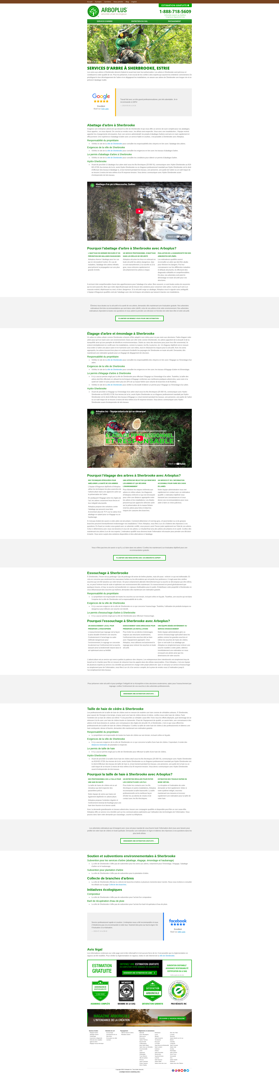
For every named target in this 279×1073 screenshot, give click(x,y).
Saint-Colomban (144, 1061)
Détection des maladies (96, 1040)
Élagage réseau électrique (97, 1043)
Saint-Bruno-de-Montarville (162, 1045)
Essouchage (109, 1032)
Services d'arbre (104, 21)
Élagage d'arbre (94, 1032)
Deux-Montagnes (144, 1034)
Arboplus (127, 1069)
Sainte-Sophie (173, 1059)
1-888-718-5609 (175, 11)
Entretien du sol (139, 21)
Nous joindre (118, 2)
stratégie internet (125, 1071)
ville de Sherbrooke (114, 144)
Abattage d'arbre (94, 1034)
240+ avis (181, 932)
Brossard (157, 1041)
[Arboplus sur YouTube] (182, 1071)
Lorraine (172, 1034)
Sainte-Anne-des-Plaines (176, 1063)
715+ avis (105, 109)
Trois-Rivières (143, 1056)
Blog (127, 2)
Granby (172, 1049)
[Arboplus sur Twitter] (187, 1071)
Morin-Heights (143, 1065)
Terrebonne (158, 1040)
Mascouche (143, 1036)
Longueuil (172, 1043)
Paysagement (174, 21)
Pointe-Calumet (144, 1063)
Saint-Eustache (159, 1038)
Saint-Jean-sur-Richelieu (146, 1047)
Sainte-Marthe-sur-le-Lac (176, 1038)
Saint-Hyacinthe (159, 1052)
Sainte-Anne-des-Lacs (161, 1063)
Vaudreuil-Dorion (159, 1056)
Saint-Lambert (158, 1047)
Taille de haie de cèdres (127, 1032)
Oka (171, 1057)
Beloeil (171, 1040)
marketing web (135, 1071)
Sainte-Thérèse (144, 1040)
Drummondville (143, 1049)
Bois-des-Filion (174, 1032)
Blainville (142, 1032)
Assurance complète (100, 1003)
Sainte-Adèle (158, 1061)
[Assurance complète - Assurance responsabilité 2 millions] (100, 990)
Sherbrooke (158, 1054)
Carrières (107, 2)
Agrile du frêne (93, 1041)
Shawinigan (142, 1054)
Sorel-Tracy (173, 1054)
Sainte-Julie (173, 1047)
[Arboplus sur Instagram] (176, 1071)
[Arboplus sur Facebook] (173, 1071)
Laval (156, 1034)
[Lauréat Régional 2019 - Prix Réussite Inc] (179, 990)
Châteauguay (143, 1043)
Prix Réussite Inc (179, 1003)
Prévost (142, 1059)
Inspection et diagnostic (96, 1038)
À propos (98, 2)
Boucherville (143, 1041)
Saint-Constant (174, 1045)
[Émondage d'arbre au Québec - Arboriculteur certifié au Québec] (107, 17)
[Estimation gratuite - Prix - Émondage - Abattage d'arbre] (139, 976)
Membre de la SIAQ (126, 1003)
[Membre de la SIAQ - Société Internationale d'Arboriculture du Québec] (126, 990)
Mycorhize (109, 1036)
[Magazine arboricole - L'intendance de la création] (139, 1026)
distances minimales (99, 745)
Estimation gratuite (174, 5)
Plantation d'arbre (125, 1034)
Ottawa (157, 1050)
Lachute (157, 1057)
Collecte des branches (117, 885)
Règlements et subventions (146, 1030)
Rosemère (142, 1038)
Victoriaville (173, 1056)
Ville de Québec (144, 1057)
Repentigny (173, 1050)
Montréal (172, 1036)
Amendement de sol (111, 1034)
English (134, 2)
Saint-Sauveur (158, 1059)
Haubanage (93, 1036)
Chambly (172, 1041)
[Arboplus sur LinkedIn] (185, 1071)
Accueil (89, 2)
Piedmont (172, 1061)
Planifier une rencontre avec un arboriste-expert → (139, 558)
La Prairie (157, 1043)
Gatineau (157, 1049)
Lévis (141, 1050)
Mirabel (157, 1036)
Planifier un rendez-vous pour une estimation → (139, 318)
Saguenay (142, 1052)
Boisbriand (157, 1032)
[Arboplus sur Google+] (179, 1071)
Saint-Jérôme (173, 1052)
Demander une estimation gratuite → (139, 694)
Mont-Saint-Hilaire (144, 1045)
